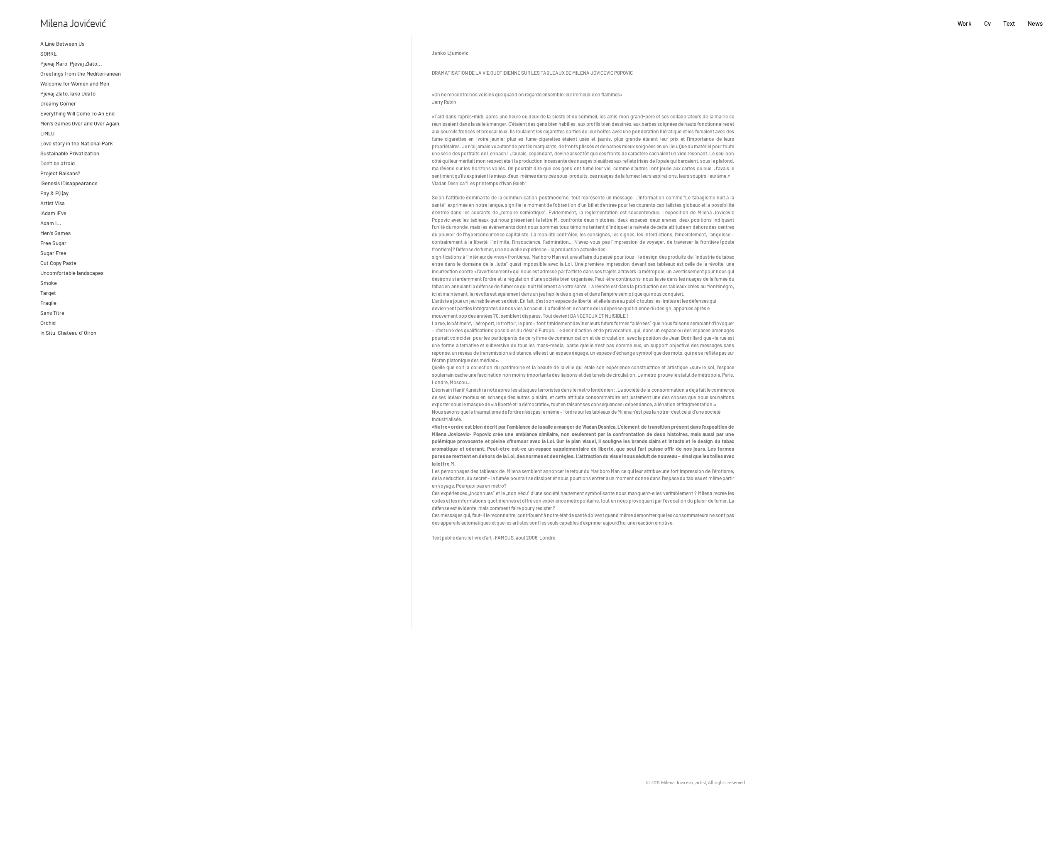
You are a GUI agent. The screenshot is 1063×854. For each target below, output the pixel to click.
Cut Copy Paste (58, 263)
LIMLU (47, 133)
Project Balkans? (60, 173)
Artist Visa (52, 203)
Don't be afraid (57, 163)
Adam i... (50, 223)
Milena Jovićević (73, 24)
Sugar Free (53, 253)
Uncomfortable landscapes (72, 273)
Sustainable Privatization (69, 153)
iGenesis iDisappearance (69, 183)
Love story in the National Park (76, 143)
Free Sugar (53, 243)
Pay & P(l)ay (54, 193)
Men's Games (55, 233)
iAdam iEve (53, 213)
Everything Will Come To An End (78, 113)
